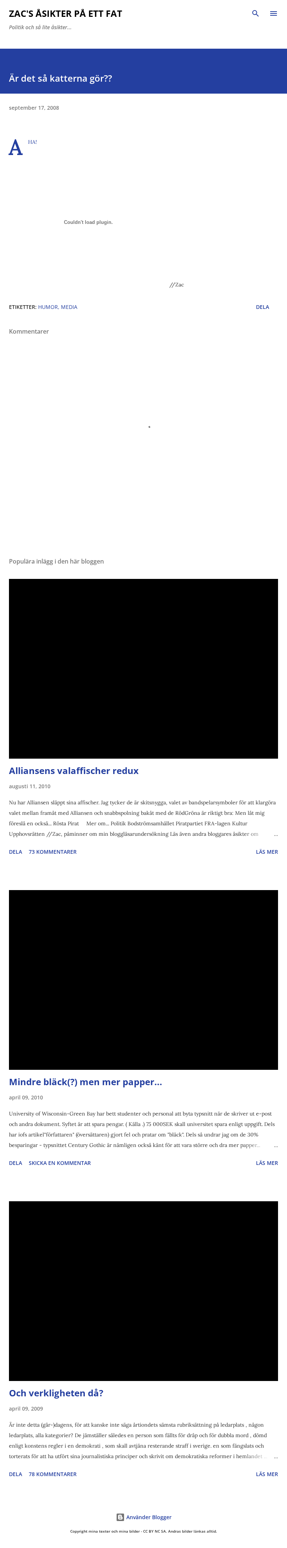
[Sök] (255, 13)
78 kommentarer (53, 1474)
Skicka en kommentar (60, 1162)
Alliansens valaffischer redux (74, 770)
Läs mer (267, 851)
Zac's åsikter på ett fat (65, 13)
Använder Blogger (148, 1517)
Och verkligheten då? (56, 1393)
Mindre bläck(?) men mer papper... (85, 1081)
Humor (48, 306)
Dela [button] (262, 306)
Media (69, 306)
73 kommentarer (53, 851)
